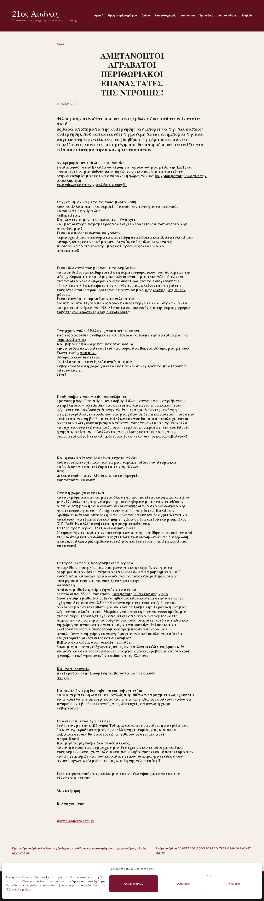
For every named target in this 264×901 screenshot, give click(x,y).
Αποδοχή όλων (133, 883)
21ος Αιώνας (35, 13)
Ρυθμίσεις (234, 883)
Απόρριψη (183, 883)
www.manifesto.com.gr (75, 821)
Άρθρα (60, 44)
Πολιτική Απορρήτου (18, 889)
